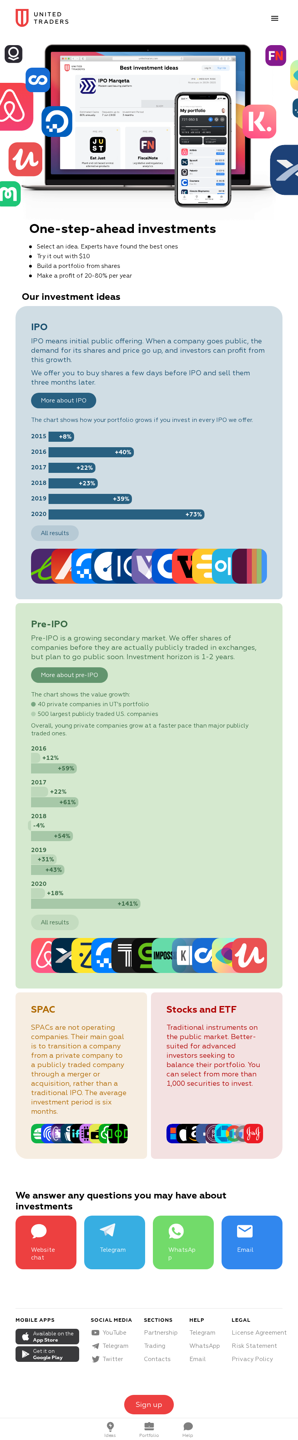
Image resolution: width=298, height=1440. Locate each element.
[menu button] (274, 18)
